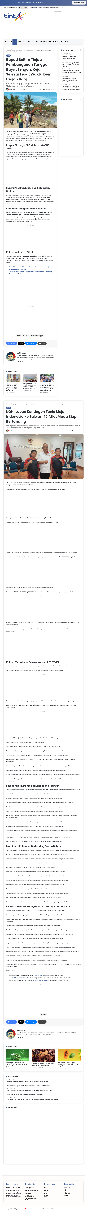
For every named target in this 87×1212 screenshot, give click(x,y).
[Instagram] (22, 362)
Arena (49, 41)
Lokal (14, 41)
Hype (45, 41)
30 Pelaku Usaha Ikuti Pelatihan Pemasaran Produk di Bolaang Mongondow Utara (30, 386)
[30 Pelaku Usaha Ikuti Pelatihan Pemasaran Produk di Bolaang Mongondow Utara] (30, 378)
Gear (54, 41)
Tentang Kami (29, 1187)
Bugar (65, 1192)
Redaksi (27, 1189)
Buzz (45, 1187)
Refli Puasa (12, 89)
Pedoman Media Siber (31, 1190)
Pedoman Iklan (29, 1196)
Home (9, 50)
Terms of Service (30, 1192)
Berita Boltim (22, 336)
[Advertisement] (59, 25)
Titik (32, 41)
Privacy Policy (29, 1195)
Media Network (79, 3)
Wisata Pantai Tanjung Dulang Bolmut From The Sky (43, 7)
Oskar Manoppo (37, 336)
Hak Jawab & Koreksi (31, 1198)
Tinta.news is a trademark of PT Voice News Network (41, 1209)
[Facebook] (20, 362)
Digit (40, 41)
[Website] (18, 362)
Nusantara (21, 41)
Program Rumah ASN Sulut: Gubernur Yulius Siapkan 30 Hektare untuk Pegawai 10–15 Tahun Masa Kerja (47, 387)
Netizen (66, 41)
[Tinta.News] (15, 16)
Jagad (27, 41)
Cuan (36, 41)
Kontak (27, 1200)
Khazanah (60, 41)
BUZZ (10, 41)
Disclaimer (28, 1193)
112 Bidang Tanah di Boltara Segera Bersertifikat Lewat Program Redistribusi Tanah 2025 (12, 387)
